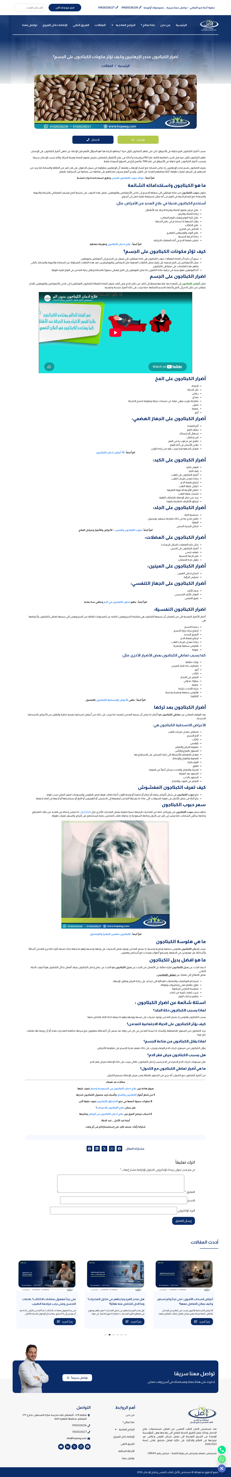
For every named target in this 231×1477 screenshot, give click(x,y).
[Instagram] (81, 1447)
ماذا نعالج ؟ (148, 25)
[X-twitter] (74, 1447)
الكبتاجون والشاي (127, 1094)
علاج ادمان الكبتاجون (119, 244)
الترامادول (85, 811)
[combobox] (29, 8)
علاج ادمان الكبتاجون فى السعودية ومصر (113, 1088)
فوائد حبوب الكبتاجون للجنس (127, 177)
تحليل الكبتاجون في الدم (117, 602)
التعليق (190, 1192)
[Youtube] (61, 1447)
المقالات (100, 25)
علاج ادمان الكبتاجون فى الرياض (105, 1113)
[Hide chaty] (222, 1468)
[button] (119, 1149)
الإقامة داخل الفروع (55, 25)
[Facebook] (88, 1447)
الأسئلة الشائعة (126, 1451)
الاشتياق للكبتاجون (107, 1101)
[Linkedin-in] (68, 1447)
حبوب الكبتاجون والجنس (128, 530)
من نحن (165, 25)
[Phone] (222, 1450)
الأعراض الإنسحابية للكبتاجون (112, 699)
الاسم (191, 1200)
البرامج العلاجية (125, 25)
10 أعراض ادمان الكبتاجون (110, 452)
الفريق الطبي (81, 25)
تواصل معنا (29, 25)
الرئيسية (181, 25)
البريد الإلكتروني (186, 1210)
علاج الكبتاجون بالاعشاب (110, 1107)
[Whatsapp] (222, 1459)
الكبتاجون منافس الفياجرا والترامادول (110, 934)
